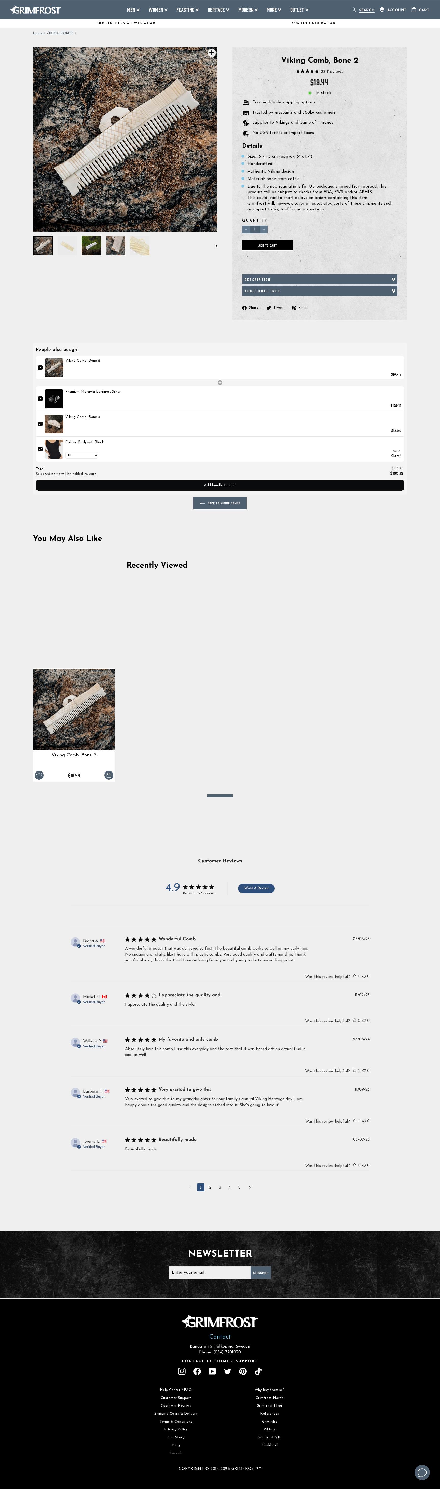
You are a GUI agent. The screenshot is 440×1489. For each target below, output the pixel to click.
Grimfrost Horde (270, 1398)
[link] (54, 367)
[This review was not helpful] (364, 976)
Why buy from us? (270, 1390)
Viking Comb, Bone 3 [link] (82, 417)
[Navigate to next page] (250, 1187)
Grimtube (269, 1422)
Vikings (270, 1429)
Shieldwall (270, 1445)
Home (38, 33)
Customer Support (176, 1398)
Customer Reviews (176, 1406)
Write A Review (256, 888)
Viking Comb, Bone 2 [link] (82, 361)
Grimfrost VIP (269, 1437)
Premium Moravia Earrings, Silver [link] (93, 392)
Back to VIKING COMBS (223, 503)
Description (258, 279)
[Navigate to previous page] (190, 1187)
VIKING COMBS (60, 33)
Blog (176, 1445)
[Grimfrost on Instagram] (182, 1371)
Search (176, 1453)
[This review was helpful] (354, 976)
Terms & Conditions (176, 1422)
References (269, 1414)
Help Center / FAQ (176, 1390)
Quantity (255, 220)
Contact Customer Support (220, 1361)
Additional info (262, 291)
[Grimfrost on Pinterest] (243, 1371)
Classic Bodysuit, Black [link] (84, 442)
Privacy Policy (176, 1429)
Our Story (176, 1437)
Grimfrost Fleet (270, 1406)
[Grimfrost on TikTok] (258, 1371)
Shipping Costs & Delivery (176, 1414)
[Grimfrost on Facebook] (197, 1371)
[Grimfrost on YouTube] (212, 1371)
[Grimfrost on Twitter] (227, 1371)
